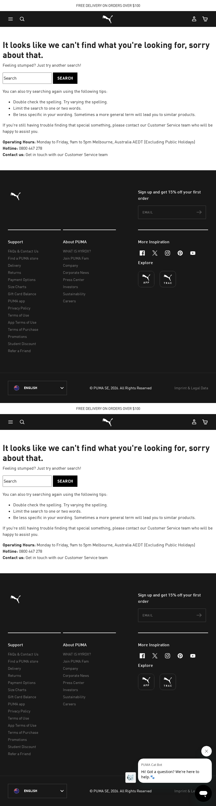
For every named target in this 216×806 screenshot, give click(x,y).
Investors (70, 286)
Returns (14, 272)
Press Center (73, 279)
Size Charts (17, 286)
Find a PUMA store (23, 258)
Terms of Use (18, 315)
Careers (69, 301)
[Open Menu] (12, 19)
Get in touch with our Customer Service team (66, 154)
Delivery (14, 265)
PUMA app (16, 301)
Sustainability (74, 294)
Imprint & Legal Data (191, 388)
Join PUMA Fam (76, 258)
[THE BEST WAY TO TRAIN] (168, 279)
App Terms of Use (22, 322)
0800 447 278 (30, 148)
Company (70, 265)
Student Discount (22, 343)
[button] (12, 19)
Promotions (17, 336)
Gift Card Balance (22, 294)
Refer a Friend (19, 350)
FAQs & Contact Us (23, 251)
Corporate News (76, 272)
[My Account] (194, 19)
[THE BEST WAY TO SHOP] (146, 279)
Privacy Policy (19, 308)
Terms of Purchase (23, 329)
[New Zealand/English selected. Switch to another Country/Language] (37, 388)
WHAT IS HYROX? (77, 251)
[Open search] (22, 19)
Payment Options (22, 279)
